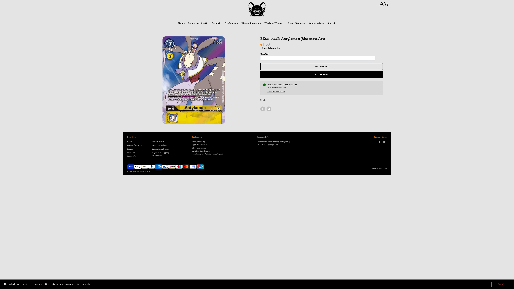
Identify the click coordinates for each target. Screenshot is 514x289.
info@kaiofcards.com (200, 151)
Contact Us (131, 156)
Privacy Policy (158, 142)
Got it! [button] (501, 284)
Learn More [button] (86, 284)
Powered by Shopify (379, 168)
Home (129, 142)
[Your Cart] (386, 4)
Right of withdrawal (160, 149)
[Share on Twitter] (269, 109)
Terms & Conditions (160, 145)
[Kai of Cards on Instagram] (385, 144)
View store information (276, 91)
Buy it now (321, 74)
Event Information (134, 145)
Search (130, 149)
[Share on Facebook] (262, 109)
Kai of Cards (145, 171)
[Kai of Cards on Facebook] (379, 144)
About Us (131, 152)
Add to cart (322, 66)
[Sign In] (382, 4)
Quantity (264, 54)
